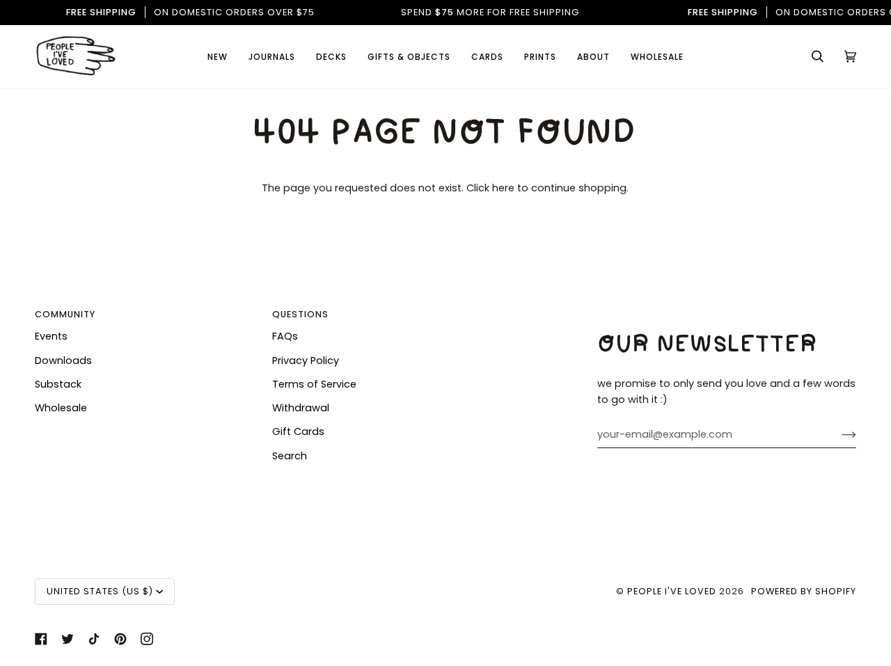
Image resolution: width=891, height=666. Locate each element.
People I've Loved (671, 591)
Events (51, 336)
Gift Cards (298, 431)
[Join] (837, 435)
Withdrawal (300, 408)
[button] (487, 56)
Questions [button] (300, 314)
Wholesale (61, 408)
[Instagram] (147, 639)
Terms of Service (314, 384)
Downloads (63, 360)
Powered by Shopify (803, 591)
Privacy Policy (305, 360)
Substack (58, 384)
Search (289, 456)
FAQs (285, 336)
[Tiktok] (94, 639)
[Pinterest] (120, 639)
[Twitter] (67, 639)
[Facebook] (41, 639)
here (503, 188)
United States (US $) (100, 591)
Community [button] (65, 314)
